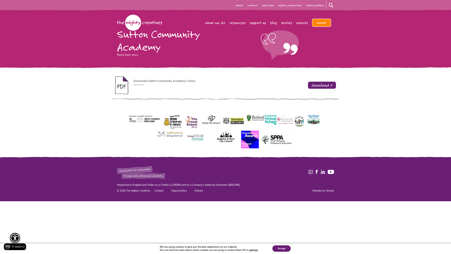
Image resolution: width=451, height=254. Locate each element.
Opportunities (179, 191)
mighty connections (290, 5)
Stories (286, 23)
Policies (198, 191)
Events (302, 23)
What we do (215, 23)
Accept (281, 248)
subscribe (268, 5)
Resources (237, 23)
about (239, 5)
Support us (258, 23)
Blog (273, 23)
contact (252, 5)
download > (321, 85)
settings (253, 250)
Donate (321, 22)
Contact (159, 191)
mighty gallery (315, 5)
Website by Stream (323, 191)
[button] (15, 241)
